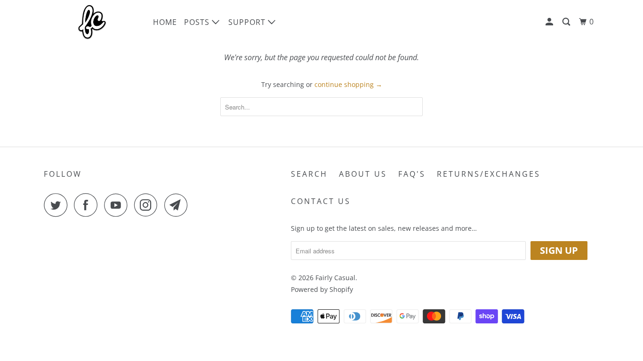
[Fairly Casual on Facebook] (88, 205)
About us (363, 174)
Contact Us (321, 201)
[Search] (567, 22)
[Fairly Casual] (92, 22)
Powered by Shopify (322, 289)
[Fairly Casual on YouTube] (118, 205)
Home (165, 22)
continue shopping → (348, 84)
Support (248, 22)
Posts (198, 22)
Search (309, 174)
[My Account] (550, 22)
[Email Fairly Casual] (178, 205)
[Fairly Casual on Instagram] (148, 205)
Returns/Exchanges (488, 174)
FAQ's (412, 174)
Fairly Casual (335, 277)
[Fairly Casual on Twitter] (58, 205)
